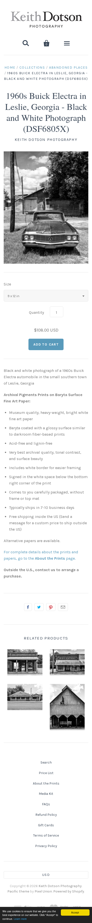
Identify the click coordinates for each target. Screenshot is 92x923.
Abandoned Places (68, 67)
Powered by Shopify (68, 891)
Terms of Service (46, 835)
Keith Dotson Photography (46, 139)
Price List (46, 773)
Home (9, 67)
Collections (32, 67)
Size (7, 284)
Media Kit (46, 794)
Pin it (50, 607)
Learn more (20, 919)
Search (46, 762)
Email (63, 607)
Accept (75, 912)
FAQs (46, 804)
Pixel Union (43, 891)
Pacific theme (18, 891)
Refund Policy (46, 815)
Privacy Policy (46, 846)
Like (28, 607)
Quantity (36, 312)
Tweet (39, 607)
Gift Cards (46, 825)
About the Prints (46, 783)
